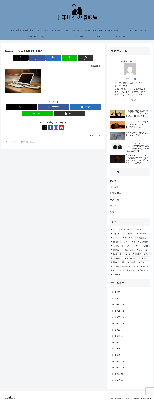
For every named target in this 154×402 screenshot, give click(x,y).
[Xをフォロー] (44, 127)
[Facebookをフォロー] (50, 127)
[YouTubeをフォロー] (61, 127)
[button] (85, 58)
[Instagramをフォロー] (56, 127)
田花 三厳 (130, 79)
